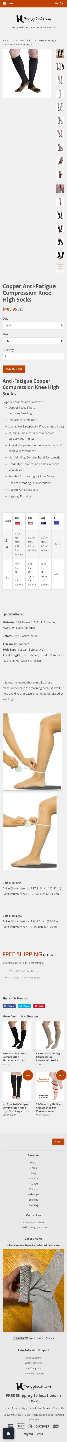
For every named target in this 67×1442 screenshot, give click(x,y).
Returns (33, 1189)
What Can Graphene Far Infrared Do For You (33, 1245)
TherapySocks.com (42, 1414)
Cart (61, 3)
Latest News (33, 1239)
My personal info (31, 1408)
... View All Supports (33, 1373)
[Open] (8, 1433)
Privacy (16, 1408)
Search (33, 1162)
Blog (33, 1173)
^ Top (58, 1141)
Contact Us (58, 1408)
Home (5, 40)
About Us (33, 1178)
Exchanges (33, 1194)
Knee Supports (34, 1357)
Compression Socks (23, 40)
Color (6, 318)
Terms (47, 1408)
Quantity (8, 350)
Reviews (33, 1183)
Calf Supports (33, 1368)
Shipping (33, 1199)
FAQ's (33, 1168)
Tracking (33, 1205)
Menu (10, 3)
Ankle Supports (33, 1363)
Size (5, 334)
